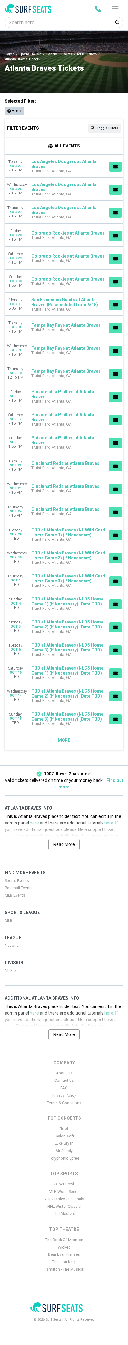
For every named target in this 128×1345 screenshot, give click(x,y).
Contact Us (64, 1080)
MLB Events (15, 895)
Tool (64, 1129)
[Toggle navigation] (115, 8)
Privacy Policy (64, 1095)
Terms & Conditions (64, 1103)
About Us (64, 1073)
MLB (8, 920)
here (34, 822)
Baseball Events (19, 888)
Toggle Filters (107, 128)
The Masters (64, 1214)
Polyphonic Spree (64, 1158)
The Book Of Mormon (64, 1240)
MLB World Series (64, 1191)
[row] (64, 166)
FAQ (64, 1088)
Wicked (64, 1247)
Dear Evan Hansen (64, 1254)
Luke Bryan (64, 1143)
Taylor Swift (64, 1136)
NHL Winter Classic (64, 1206)
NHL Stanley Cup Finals (64, 1199)
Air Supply (64, 1151)
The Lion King (64, 1262)
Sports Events (17, 881)
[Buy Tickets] (115, 167)
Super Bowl (64, 1184)
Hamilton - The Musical (64, 1269)
